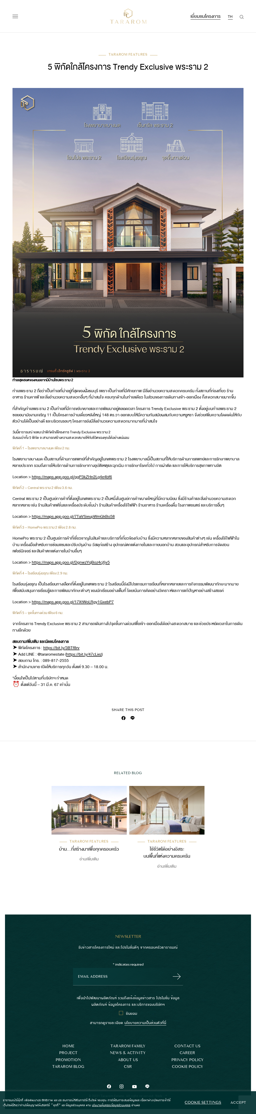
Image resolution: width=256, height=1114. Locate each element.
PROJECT (68, 1053)
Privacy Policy (188, 1060)
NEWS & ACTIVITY (128, 1053)
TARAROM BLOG (68, 1067)
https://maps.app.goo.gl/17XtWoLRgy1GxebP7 (73, 602)
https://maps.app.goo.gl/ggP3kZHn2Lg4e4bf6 (72, 477)
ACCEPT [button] (238, 1102)
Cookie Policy (187, 1067)
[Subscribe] (175, 976)
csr (128, 1067)
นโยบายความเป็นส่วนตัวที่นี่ (145, 1022)
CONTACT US (187, 1046)
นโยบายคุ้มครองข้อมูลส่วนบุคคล (111, 1105)
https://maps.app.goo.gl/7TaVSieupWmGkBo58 (73, 516)
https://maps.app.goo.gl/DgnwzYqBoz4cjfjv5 (71, 562)
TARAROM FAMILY (128, 1046)
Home (68, 1046)
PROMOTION (68, 1060)
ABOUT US (128, 1060)
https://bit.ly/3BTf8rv (61, 648)
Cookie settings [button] (203, 1102)
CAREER (187, 1053)
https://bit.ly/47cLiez (84, 654)
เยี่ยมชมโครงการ (205, 16)
